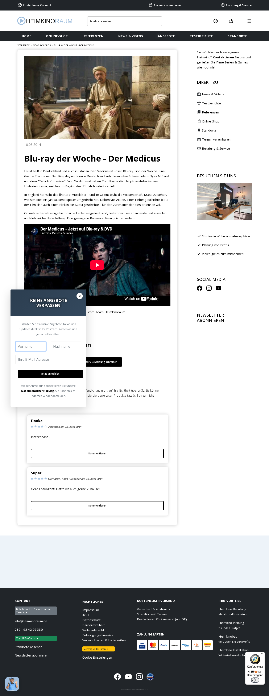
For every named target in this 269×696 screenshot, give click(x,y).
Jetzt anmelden (50, 373)
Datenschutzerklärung (37, 391)
